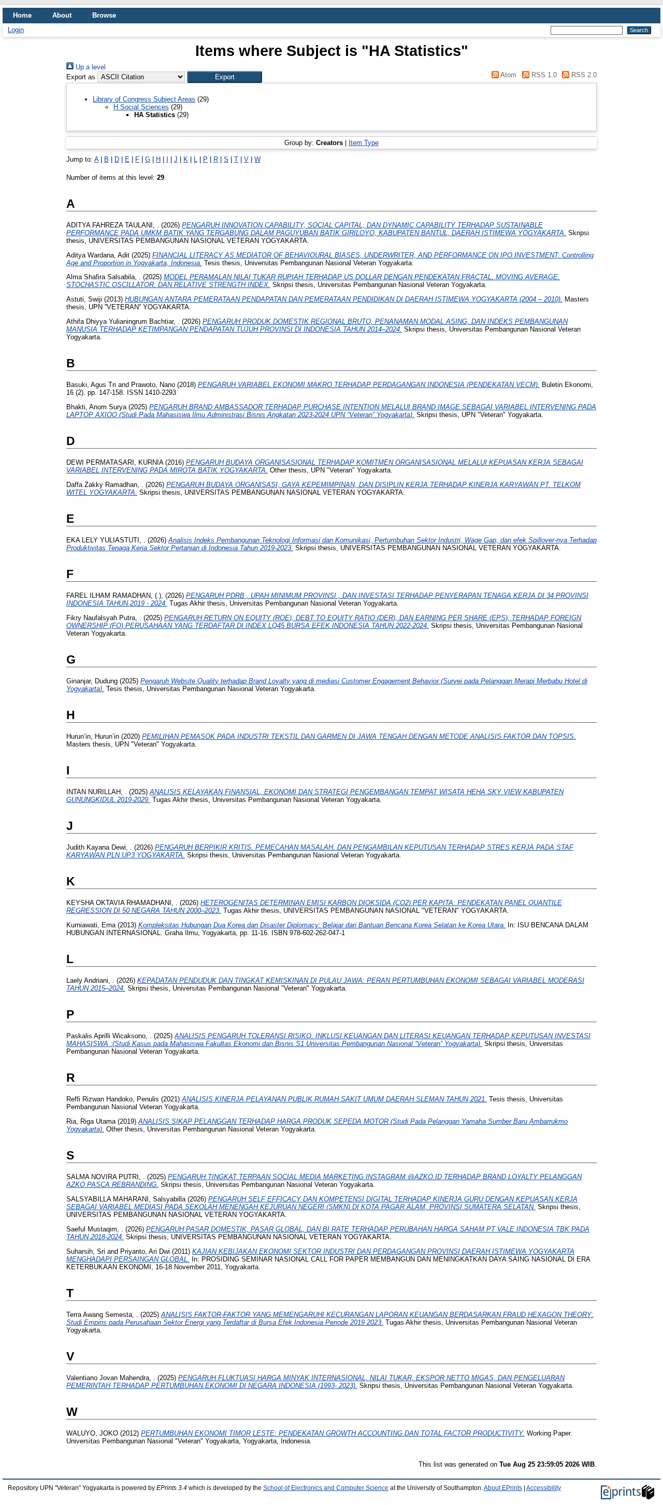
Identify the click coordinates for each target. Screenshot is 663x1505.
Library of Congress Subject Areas (144, 99)
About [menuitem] (61, 15)
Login (16, 30)
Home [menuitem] (22, 15)
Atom (507, 75)
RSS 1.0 (542, 75)
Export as (80, 77)
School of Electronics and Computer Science (325, 1488)
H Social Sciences (141, 107)
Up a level (90, 67)
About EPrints (503, 1488)
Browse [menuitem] (104, 15)
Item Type (364, 143)
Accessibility (543, 1488)
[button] (224, 77)
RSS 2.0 (583, 75)
